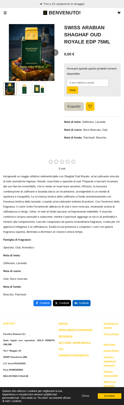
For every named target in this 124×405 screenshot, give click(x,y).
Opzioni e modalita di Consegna (110, 361)
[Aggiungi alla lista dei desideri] (90, 106)
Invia (72, 90)
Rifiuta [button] (85, 395)
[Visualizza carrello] (118, 13)
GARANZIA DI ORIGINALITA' (74, 355)
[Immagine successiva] (55, 52)
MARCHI (63, 323)
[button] (9, 89)
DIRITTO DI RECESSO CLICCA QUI (110, 386)
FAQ (61, 349)
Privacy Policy (111, 334)
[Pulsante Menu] (5, 13)
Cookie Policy (111, 350)
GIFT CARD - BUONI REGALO (75, 342)
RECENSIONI (65, 336)
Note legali (109, 344)
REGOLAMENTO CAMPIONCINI (75, 330)
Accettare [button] (109, 395)
